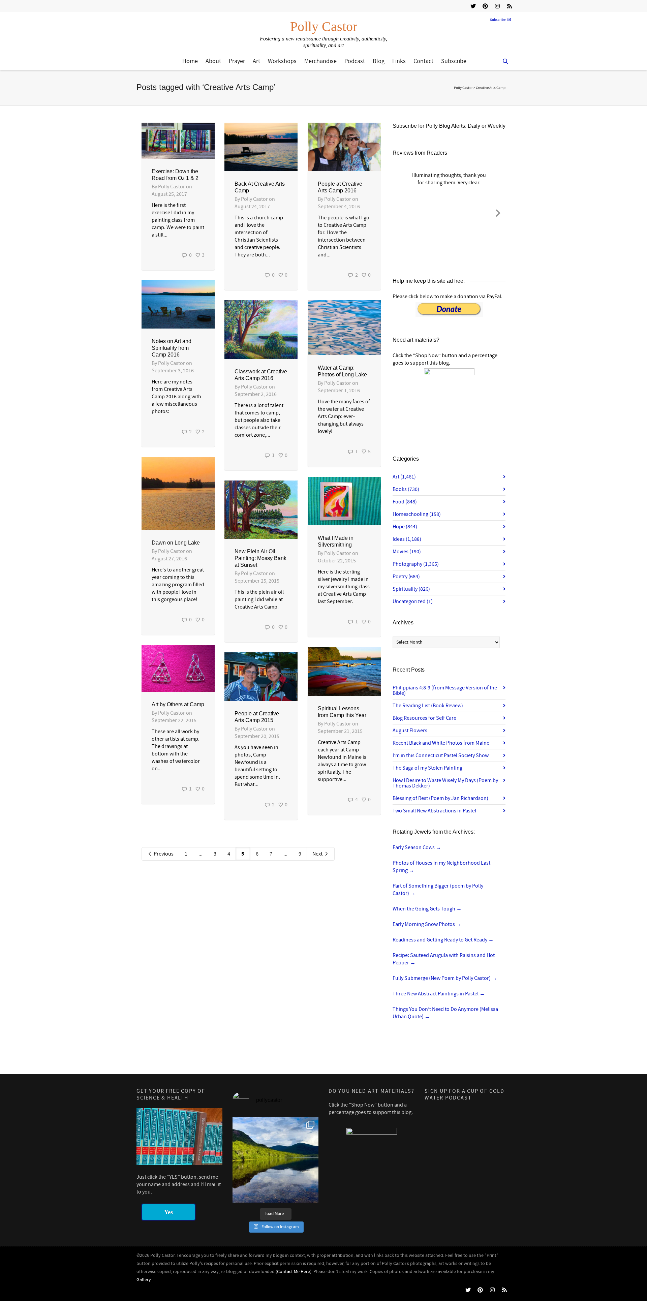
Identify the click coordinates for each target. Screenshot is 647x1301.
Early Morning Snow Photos (427, 924)
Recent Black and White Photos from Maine (441, 743)
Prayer (237, 61)
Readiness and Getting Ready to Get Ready (443, 939)
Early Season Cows (417, 847)
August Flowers (410, 730)
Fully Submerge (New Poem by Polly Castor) (445, 978)
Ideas (407, 539)
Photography (416, 564)
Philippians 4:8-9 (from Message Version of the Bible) (445, 690)
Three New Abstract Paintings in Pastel (439, 993)
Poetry (406, 576)
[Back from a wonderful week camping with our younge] (275, 1160)
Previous (163, 853)
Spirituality (411, 589)
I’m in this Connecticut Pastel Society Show (441, 755)
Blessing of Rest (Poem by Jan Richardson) (440, 798)
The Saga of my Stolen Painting (427, 768)
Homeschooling (417, 514)
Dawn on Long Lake (176, 543)
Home (190, 61)
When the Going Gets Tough (427, 908)
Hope (405, 526)
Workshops (282, 61)
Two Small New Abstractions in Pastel (434, 810)
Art (256, 61)
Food (405, 501)
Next (318, 853)
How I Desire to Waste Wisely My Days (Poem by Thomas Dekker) (445, 783)
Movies (407, 551)
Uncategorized (413, 601)
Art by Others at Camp (178, 704)
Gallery (143, 1280)
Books (406, 489)
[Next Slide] (498, 212)
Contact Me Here (293, 1272)
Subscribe (497, 20)
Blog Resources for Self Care (424, 718)
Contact (423, 61)
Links (399, 61)
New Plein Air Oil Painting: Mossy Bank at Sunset (260, 558)
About (213, 61)
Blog (378, 61)
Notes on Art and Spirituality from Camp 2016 (171, 348)
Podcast (354, 61)
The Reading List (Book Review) (428, 705)
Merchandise (320, 61)
